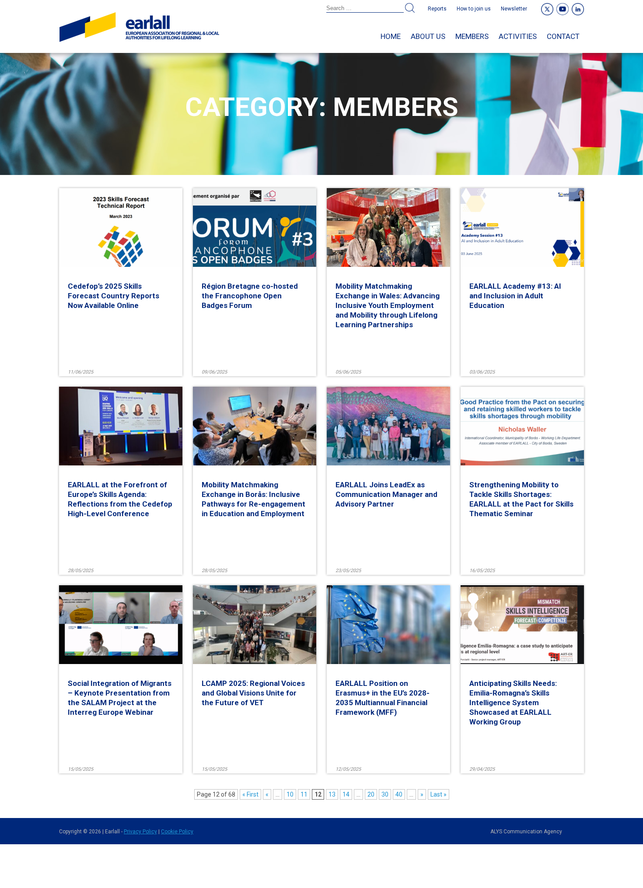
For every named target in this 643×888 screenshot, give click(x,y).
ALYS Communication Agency (526, 832)
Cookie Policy (177, 832)
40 (398, 794)
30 (384, 794)
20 (370, 794)
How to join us (474, 9)
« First (250, 794)
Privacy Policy (140, 832)
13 (331, 794)
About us (428, 36)
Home (391, 36)
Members (472, 36)
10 (290, 794)
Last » (438, 794)
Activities (518, 36)
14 (345, 794)
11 (304, 794)
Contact (563, 36)
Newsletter (514, 9)
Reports (437, 9)
